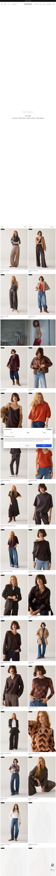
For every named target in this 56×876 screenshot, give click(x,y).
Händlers (14, 4)
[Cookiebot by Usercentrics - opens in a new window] (47, 429)
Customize (27, 445)
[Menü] (54, 863)
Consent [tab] (11, 432)
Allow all (44, 445)
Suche (37, 4)
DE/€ (40, 4)
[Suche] (34, 4)
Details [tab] (28, 432)
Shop (5, 4)
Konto (44, 4)
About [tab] (44, 432)
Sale (9, 4)
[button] (52, 227)
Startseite (24, 111)
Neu (2, 4)
